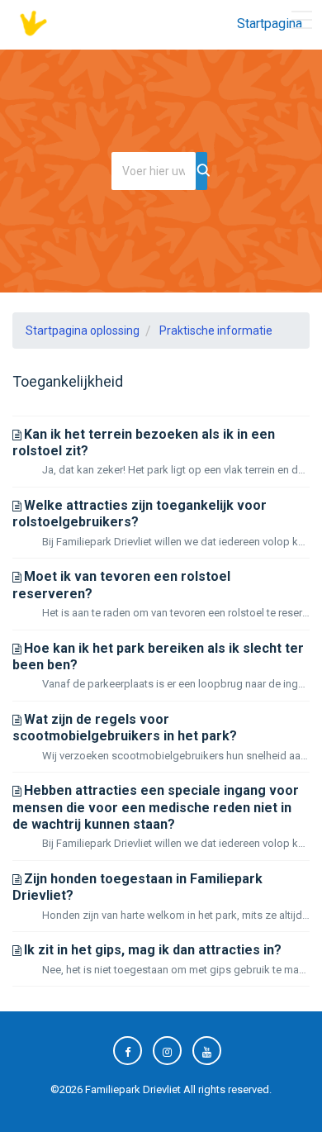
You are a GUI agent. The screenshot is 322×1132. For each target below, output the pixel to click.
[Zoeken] (201, 171)
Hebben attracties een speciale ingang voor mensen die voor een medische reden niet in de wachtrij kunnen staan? (155, 807)
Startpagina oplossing (83, 330)
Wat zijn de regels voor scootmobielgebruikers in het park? (124, 727)
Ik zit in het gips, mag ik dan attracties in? (153, 950)
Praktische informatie (215, 330)
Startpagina (269, 23)
